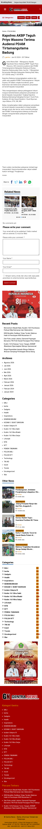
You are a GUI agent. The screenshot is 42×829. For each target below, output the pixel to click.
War (5, 475)
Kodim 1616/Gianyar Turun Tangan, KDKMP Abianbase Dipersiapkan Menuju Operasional (20, 345)
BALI (28, 17)
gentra (7, 57)
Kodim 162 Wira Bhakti (12, 432)
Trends (6, 468)
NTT (5, 445)
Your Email (7, 267)
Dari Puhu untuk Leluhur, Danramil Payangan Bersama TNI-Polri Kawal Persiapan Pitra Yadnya (22, 340)
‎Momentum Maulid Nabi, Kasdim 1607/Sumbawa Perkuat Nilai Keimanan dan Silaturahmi (22, 329)
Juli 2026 (7, 366)
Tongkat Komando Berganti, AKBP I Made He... (29, 210)
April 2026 (7, 376)
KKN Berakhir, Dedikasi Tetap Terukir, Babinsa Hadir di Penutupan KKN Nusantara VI (20, 334)
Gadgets (7, 409)
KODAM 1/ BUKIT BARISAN (14, 422)
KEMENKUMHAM (10, 419)
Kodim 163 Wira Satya (12, 436)
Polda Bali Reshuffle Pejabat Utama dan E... (11, 210)
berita (34, 17)
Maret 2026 (8, 379)
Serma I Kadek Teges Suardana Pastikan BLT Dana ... (27, 520)
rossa (8, 213)
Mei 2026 (7, 372)
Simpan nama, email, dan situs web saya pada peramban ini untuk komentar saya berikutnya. (21, 277)
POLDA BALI (8, 452)
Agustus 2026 (9, 363)
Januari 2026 (8, 385)
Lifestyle (7, 439)
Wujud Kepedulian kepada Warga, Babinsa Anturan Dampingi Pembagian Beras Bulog (19, 350)
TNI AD (6, 462)
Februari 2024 (9, 389)
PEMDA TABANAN (10, 449)
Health (6, 413)
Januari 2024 (8, 392)
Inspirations (8, 416)
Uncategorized (9, 471)
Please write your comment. (13, 237)
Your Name (7, 258)
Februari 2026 (9, 382)
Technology (8, 458)
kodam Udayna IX (10, 426)
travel (6, 465)
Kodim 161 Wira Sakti (11, 429)
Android (21, 17)
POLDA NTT (8, 455)
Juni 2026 (7, 369)
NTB (5, 442)
